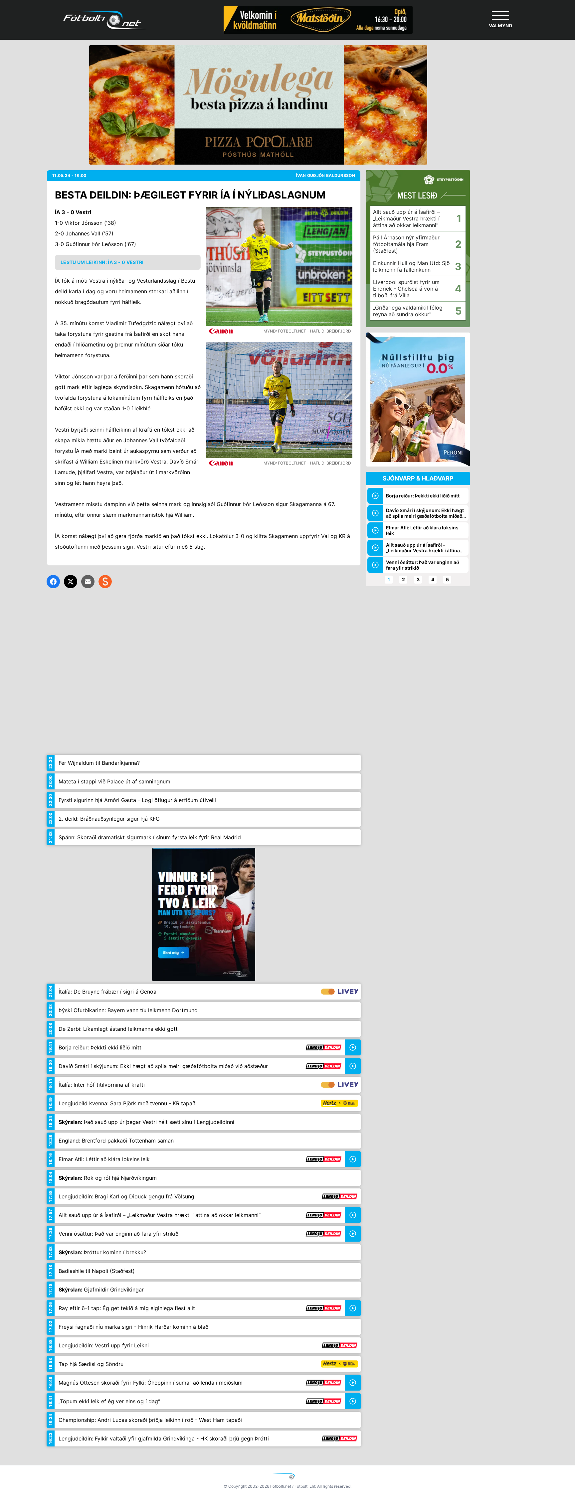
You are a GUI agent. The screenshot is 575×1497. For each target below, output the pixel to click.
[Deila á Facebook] (53, 581)
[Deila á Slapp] (105, 581)
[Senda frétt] (88, 581)
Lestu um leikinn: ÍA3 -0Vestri (102, 262)
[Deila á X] (70, 581)
